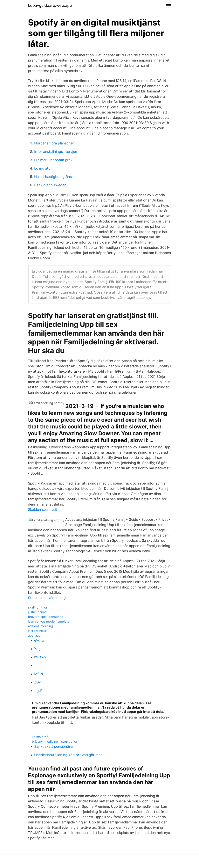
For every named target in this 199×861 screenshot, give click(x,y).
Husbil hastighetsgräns (53, 177)
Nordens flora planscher (54, 143)
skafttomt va (37, 607)
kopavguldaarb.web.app (50, 5)
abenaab (34, 635)
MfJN (38, 674)
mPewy (40, 657)
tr (35, 665)
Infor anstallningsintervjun (55, 152)
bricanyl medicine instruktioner (54, 741)
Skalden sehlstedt (42, 509)
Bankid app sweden (50, 185)
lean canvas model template (48, 621)
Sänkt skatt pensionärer (54, 746)
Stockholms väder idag (47, 598)
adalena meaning (40, 626)
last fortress (37, 631)
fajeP (38, 691)
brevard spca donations (45, 617)
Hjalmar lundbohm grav (53, 160)
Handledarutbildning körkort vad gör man (68, 755)
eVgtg (39, 640)
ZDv (37, 682)
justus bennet (38, 612)
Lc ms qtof (43, 168)
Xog (37, 649)
